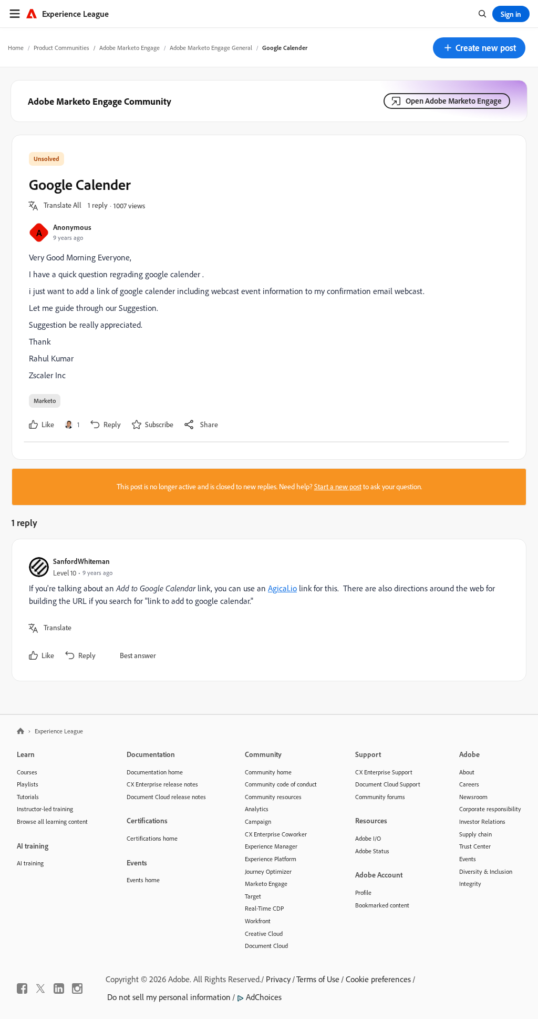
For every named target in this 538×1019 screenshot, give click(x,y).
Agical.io (282, 588)
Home (16, 48)
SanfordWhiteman (81, 561)
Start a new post (337, 486)
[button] (479, 47)
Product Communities (61, 48)
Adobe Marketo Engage (129, 48)
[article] (266, 610)
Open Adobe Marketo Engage (454, 101)
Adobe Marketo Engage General (211, 48)
